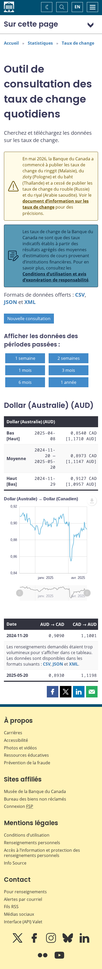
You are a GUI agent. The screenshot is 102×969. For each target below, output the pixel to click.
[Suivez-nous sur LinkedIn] (84, 941)
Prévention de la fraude (27, 763)
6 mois (25, 382)
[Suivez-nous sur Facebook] (34, 941)
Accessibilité (16, 740)
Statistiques (40, 43)
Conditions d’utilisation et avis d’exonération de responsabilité (55, 277)
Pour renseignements (25, 892)
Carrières (13, 733)
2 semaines (69, 358)
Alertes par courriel (23, 899)
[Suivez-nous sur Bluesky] (68, 941)
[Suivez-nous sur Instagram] (51, 941)
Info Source (15, 863)
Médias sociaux (19, 914)
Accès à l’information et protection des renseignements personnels (42, 853)
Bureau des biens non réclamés (35, 799)
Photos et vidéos (20, 748)
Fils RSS (11, 906)
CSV (80, 294)
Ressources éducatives (26, 755)
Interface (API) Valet (23, 922)
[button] (52, 691)
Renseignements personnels (32, 842)
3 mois (68, 370)
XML (30, 302)
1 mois (25, 370)
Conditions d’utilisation (26, 835)
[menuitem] (92, 501)
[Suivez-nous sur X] (18, 941)
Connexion (18, 806)
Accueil (11, 43)
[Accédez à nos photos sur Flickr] (43, 959)
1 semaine (25, 358)
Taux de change (78, 43)
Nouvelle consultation (28, 318)
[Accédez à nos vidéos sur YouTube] (59, 959)
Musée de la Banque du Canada (35, 791)
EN (77, 7)
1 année (68, 382)
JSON (10, 302)
